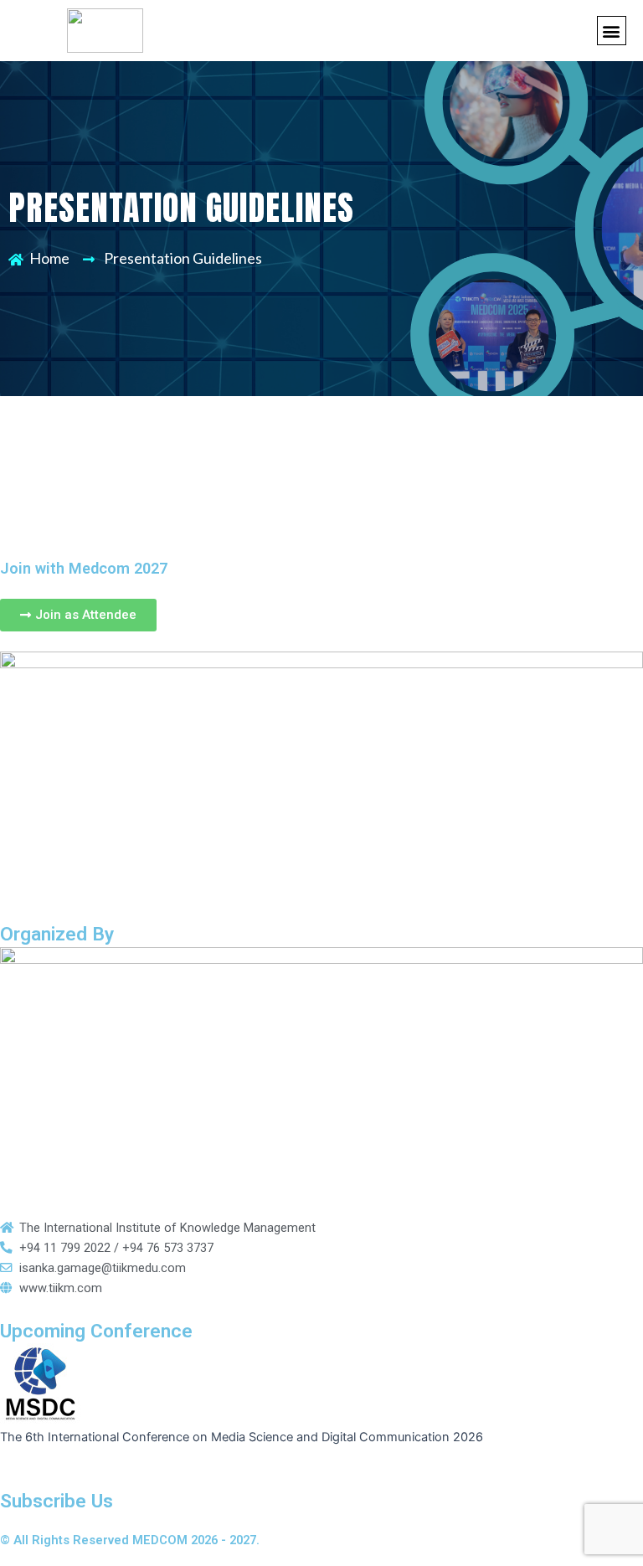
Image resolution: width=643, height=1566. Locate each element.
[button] (611, 30)
